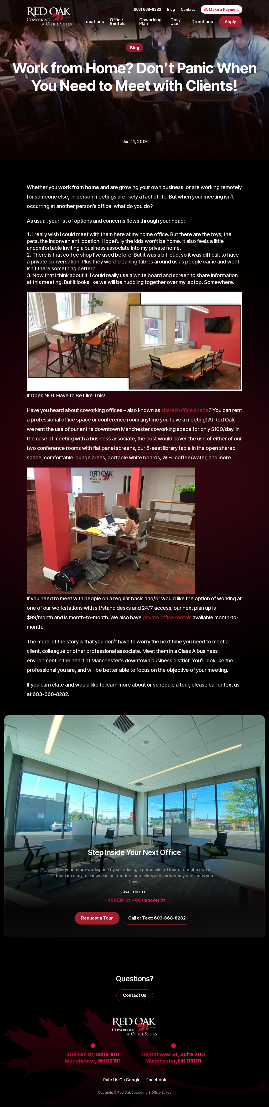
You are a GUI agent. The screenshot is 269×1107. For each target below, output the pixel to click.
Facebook (156, 1080)
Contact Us (134, 995)
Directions (202, 21)
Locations (94, 21)
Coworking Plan (150, 21)
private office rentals (167, 617)
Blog (171, 9)
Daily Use (175, 21)
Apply (230, 21)
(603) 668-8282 (146, 9)
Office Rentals (118, 21)
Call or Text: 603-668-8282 (157, 918)
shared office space (185, 410)
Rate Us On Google (122, 1080)
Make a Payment (224, 9)
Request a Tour (97, 918)
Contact (188, 9)
